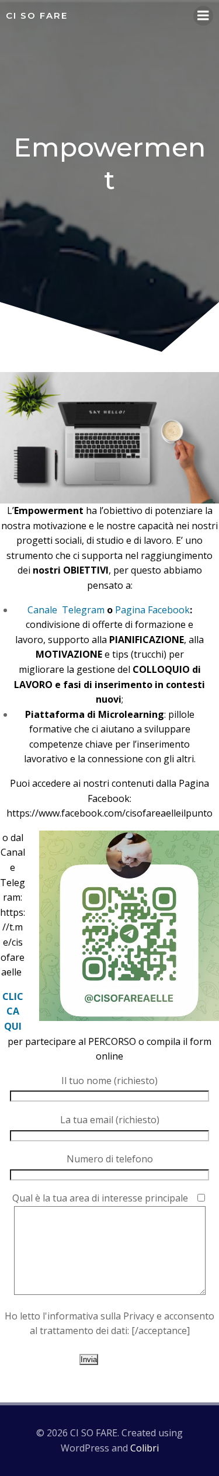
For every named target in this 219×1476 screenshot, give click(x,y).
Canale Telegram (66, 609)
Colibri (144, 1448)
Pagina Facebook (152, 609)
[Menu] (203, 16)
